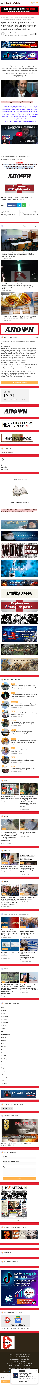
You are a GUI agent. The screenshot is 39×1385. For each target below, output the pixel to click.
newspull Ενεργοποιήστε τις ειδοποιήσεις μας (17, 102)
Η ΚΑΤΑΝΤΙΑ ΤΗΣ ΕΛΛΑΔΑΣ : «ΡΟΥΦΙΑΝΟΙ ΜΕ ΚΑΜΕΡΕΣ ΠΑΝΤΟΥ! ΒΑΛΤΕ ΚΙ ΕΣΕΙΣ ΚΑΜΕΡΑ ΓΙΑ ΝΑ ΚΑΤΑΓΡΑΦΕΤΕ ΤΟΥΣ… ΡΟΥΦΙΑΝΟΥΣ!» (9, 989)
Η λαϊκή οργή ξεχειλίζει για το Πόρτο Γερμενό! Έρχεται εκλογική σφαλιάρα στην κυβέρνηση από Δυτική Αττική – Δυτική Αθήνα (23, 687)
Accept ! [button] (5, 1381)
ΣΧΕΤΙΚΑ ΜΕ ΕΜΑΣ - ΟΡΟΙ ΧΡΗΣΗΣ (19, 1366)
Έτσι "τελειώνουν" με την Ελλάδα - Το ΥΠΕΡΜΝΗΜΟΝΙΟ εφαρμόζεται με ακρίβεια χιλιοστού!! (27, 956)
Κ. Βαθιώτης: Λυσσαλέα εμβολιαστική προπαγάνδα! (10, 797)
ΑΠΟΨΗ (11, 1354)
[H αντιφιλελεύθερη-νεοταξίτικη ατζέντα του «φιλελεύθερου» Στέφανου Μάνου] (5, 769)
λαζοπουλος (24, 197)
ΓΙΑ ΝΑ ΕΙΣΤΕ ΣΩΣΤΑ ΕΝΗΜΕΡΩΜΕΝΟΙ (19, 168)
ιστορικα (3, 1046)
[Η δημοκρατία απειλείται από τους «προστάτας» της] (5, 751)
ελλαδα (10, 197)
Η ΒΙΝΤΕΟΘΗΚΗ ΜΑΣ (19, 1361)
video (11, 17)
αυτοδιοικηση (4, 1022)
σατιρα (3, 1068)
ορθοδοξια (4, 1056)
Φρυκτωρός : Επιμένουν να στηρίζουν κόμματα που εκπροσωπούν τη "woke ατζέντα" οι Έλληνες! (28, 932)
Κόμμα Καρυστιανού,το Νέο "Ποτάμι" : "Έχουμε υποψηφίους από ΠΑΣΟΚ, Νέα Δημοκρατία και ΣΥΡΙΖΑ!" (29, 987)
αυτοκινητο (4, 1025)
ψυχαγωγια (4, 1083)
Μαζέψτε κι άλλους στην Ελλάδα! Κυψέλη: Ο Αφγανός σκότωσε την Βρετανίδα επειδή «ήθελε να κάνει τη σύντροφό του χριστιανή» (10, 901)
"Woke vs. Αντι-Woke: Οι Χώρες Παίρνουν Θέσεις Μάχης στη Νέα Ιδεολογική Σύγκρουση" (9, 932)
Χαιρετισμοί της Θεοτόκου (23, 1354)
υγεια (2, 1080)
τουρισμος (4, 1077)
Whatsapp (24, 205)
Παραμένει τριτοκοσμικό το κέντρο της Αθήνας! (28, 898)
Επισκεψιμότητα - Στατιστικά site (19, 1359)
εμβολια (16, 197)
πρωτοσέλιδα (11, 1220)
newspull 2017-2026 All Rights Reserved (19, 1368)
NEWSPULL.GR (12, 2)
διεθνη (3, 1028)
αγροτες (3, 1007)
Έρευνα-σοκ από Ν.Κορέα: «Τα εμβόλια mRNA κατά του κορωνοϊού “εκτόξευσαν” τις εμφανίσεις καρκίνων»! (19, 511)
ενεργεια (3, 1040)
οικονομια (4, 1052)
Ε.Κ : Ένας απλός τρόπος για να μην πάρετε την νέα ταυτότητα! (10, 954)
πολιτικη (3, 1062)
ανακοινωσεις (5, 1016)
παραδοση (4, 1059)
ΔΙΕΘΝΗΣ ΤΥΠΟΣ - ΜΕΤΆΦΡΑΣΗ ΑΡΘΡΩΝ (19, 1363)
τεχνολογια (4, 1074)
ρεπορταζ (3, 1065)
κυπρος (3, 1049)
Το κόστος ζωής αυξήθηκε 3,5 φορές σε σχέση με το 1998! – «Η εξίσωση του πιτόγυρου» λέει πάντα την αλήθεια (19, 317)
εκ (2, 1031)
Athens (6, 392)
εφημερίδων (18, 1220)
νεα (31, 197)
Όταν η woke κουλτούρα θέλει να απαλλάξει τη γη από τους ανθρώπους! (24, 713)
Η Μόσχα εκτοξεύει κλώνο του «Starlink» (28, 833)
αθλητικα (3, 1010)
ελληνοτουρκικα (5, 1034)
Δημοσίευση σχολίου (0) (19, 382)
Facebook (13, 205)
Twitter (19, 205)
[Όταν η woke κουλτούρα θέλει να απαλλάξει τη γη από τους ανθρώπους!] (5, 714)
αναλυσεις (4, 1019)
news (9, 199)
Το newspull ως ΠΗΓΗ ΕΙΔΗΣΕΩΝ (19, 1357)
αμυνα (3, 1013)
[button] (37, 2)
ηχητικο (3, 1043)
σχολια (4, 199)
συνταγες (3, 1071)
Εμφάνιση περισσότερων (30, 226)
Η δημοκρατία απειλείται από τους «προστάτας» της (20, 750)
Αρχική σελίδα (4, 17)
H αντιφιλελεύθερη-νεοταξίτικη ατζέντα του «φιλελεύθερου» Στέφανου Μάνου (23, 769)
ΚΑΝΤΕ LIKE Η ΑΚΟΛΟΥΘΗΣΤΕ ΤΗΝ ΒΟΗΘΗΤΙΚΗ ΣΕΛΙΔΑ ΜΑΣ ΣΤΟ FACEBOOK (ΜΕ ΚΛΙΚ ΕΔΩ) (19, 165)
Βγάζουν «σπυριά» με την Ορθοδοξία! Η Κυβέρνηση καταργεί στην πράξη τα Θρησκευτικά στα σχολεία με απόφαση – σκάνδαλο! (18, 254)
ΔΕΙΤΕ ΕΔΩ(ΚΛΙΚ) (7, 1108)
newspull (15, 199)
